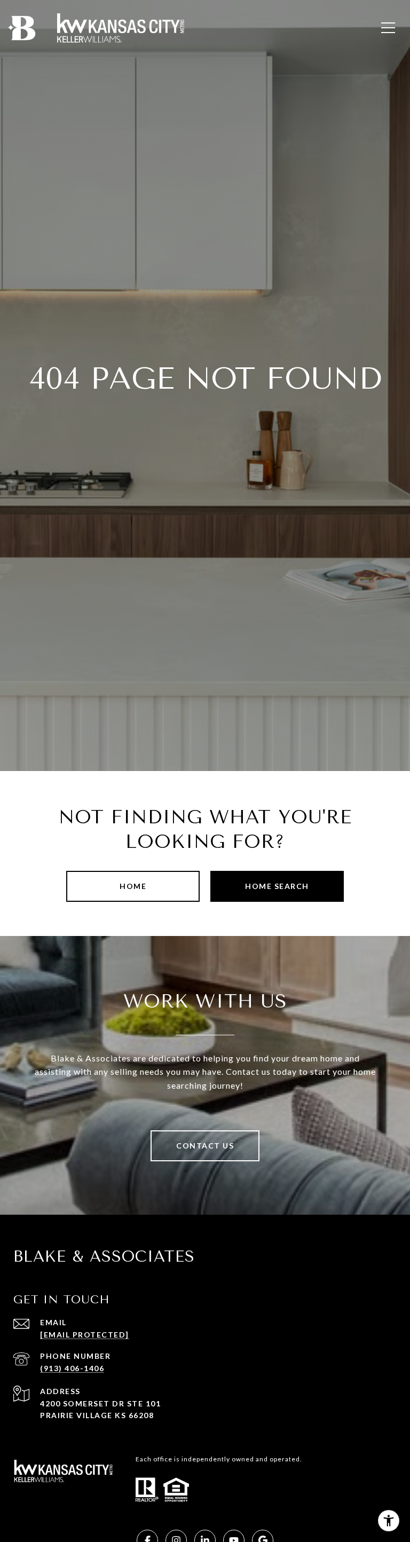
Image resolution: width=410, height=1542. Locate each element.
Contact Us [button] (205, 1145)
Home (133, 886)
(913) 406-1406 (72, 1368)
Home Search (277, 886)
